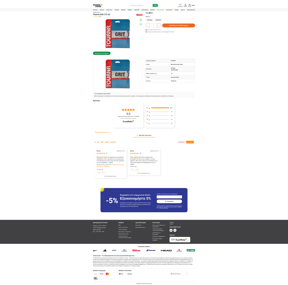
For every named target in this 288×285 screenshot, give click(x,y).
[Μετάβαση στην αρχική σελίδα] (97, 5)
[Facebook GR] (171, 230)
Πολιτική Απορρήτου (164, 207)
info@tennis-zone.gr (101, 227)
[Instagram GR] (174, 230)
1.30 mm (158, 20)
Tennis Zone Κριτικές (140, 227)
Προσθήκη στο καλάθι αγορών (178, 25)
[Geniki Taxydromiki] (129, 274)
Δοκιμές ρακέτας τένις (123, 233)
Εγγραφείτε (170, 201)
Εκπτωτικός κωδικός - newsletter (175, 206)
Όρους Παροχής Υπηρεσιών (162, 206)
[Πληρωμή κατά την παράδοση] (95, 278)
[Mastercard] (107, 274)
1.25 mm (150, 20)
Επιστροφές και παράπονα (124, 231)
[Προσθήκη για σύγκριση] (140, 24)
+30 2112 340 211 (103, 1)
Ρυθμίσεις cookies (171, 223)
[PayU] (95, 274)
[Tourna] (139, 15)
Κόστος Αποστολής (123, 227)
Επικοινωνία (138, 225)
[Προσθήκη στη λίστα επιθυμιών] (140, 20)
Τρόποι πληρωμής (122, 229)
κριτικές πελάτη (128, 116)
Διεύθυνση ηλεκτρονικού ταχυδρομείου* (167, 194)
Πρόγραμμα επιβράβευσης (158, 236)
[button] (95, 132)
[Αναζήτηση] (155, 5)
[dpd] (120, 274)
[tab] (102, 53)
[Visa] (101, 274)
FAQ (119, 225)
